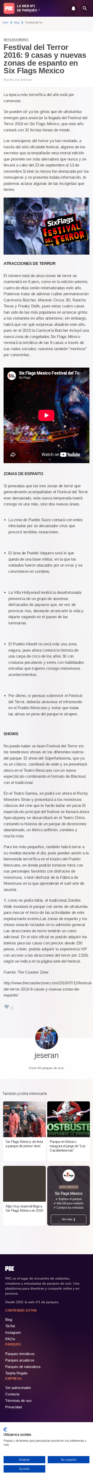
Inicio (5, 22)
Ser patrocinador (18, 1388)
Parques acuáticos (19, 1360)
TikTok (10, 1326)
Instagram (13, 1332)
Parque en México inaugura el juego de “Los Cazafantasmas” (68, 1146)
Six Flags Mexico (16, 39)
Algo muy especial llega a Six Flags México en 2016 (24, 1208)
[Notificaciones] (73, 8)
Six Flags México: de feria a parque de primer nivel (24, 1144)
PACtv (10, 1339)
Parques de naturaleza (22, 1367)
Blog (16, 22)
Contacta (12, 1394)
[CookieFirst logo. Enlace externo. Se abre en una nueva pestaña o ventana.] (5, 1429)
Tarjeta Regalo (16, 1373)
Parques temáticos (20, 1354)
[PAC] (9, 8)
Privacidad (13, 1407)
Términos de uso (18, 1401)
